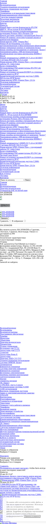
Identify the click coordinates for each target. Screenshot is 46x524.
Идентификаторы (7, 399)
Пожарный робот (7, 433)
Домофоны (5, 11)
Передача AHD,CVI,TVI (10, 358)
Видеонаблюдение (8, 5)
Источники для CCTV (9, 348)
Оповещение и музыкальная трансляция (17, 13)
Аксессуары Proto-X (9, 354)
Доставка (4, 90)
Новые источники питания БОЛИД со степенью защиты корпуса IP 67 (21, 73)
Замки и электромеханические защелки (17, 393)
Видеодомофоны (7, 413)
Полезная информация (10, 82)
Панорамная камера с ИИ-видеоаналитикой (19, 52)
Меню (2, 104)
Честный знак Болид (9, 70)
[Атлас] (3, 94)
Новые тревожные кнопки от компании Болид (20, 48)
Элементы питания (8, 381)
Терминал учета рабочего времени (15, 405)
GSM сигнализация (8, 389)
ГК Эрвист (4, 383)
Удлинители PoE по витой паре (13, 190)
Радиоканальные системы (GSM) (14, 387)
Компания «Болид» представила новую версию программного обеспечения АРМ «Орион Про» (21, 477)
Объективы (5, 340)
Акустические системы (10, 417)
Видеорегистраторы (9, 332)
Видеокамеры (6, 330)
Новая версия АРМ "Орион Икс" (14, 41)
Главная (3, 106)
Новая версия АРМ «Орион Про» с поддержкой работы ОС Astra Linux (21, 63)
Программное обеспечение (12, 334)
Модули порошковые (9, 429)
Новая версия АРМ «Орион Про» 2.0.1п (17, 80)
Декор (2, 448)
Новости (4, 25)
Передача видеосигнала (10, 188)
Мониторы (4, 338)
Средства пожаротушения (11, 17)
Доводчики (5, 403)
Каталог (3, 3)
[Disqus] (23, 295)
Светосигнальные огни (10, 377)
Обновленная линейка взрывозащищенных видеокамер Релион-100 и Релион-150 (19, 32)
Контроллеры (6, 397)
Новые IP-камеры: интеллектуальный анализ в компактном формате (20, 38)
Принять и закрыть (32, 516)
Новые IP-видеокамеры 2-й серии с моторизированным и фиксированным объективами (23, 45)
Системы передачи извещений (13, 369)
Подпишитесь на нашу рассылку (14, 468)
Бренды (3, 23)
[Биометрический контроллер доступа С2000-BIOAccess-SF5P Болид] (23, 496)
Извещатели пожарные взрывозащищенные (19, 421)
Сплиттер (4, 352)
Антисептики (6, 446)
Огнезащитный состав (10, 21)
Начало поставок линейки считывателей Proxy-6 (21, 35)
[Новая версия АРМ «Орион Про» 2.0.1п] (18, 480)
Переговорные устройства (11, 411)
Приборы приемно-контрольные (14, 375)
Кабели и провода (8, 438)
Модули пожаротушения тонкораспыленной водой (22, 431)
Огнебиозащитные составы (12, 444)
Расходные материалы (9, 19)
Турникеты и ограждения (11, 401)
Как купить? (5, 88)
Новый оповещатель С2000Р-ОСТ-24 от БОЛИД (21, 58)
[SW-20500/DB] (7, 212)
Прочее (3, 379)
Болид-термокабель (8, 66)
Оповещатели (6, 364)
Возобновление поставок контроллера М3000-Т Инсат (21, 55)
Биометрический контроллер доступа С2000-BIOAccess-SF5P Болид (19, 77)
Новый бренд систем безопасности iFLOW (18, 27)
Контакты (4, 92)
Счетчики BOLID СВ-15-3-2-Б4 (14, 60)
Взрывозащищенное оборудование (15, 15)
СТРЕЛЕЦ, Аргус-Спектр (11, 385)
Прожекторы (5, 344)
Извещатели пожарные (10, 366)
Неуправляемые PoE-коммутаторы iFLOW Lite (20, 68)
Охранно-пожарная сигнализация (14, 7)
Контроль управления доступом (14, 9)
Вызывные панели (8, 409)
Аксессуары (5, 356)
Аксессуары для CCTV (10, 350)
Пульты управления (8, 346)
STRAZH (4, 395)
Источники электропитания (12, 373)
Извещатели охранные (10, 371)
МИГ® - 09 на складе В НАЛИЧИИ (15, 29)
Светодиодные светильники (12, 440)
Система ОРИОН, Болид (11, 362)
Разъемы (3, 336)
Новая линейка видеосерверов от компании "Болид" (23, 50)
